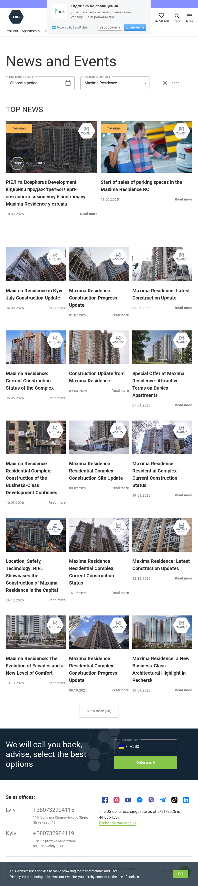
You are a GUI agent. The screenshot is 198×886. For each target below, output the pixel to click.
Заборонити (110, 27)
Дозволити (135, 27)
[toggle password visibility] (68, 83)
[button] (114, 83)
